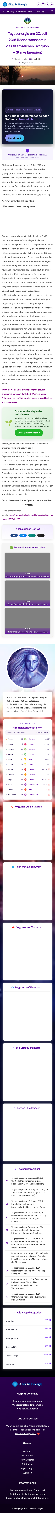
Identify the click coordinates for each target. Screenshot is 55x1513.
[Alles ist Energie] (15, 4)
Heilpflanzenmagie (33, 1404)
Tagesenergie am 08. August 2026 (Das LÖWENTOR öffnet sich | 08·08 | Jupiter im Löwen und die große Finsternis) (28, 1217)
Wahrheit (32, 11)
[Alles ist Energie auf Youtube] (51, 4)
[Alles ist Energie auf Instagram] (43, 4)
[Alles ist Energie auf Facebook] (38, 4)
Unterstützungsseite (25, 1433)
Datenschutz (41, 1498)
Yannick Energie (30, 1408)
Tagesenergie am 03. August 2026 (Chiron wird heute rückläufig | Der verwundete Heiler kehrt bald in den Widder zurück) (28, 1243)
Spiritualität (11, 1347)
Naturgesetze (12, 1338)
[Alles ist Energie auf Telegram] (47, 4)
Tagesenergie (34, 27)
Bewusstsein (21, 11)
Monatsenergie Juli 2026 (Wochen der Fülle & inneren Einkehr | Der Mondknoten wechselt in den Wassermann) (29, 1284)
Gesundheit (11, 1330)
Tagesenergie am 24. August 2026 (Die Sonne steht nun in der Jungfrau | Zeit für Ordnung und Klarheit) (29, 1192)
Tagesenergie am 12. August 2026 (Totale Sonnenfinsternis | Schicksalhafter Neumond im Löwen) (28, 1204)
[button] (51, 11)
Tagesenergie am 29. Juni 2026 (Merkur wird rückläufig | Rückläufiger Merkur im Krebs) (28, 1297)
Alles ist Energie (22, 27)
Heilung (40, 11)
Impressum (28, 1498)
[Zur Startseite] (27, 1384)
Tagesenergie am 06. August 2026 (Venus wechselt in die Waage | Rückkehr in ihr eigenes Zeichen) (27, 1230)
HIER (30, 504)
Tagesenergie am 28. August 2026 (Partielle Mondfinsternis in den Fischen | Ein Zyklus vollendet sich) (27, 1181)
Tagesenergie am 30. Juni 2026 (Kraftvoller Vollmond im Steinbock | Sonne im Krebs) (28, 1270)
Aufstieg (10, 11)
